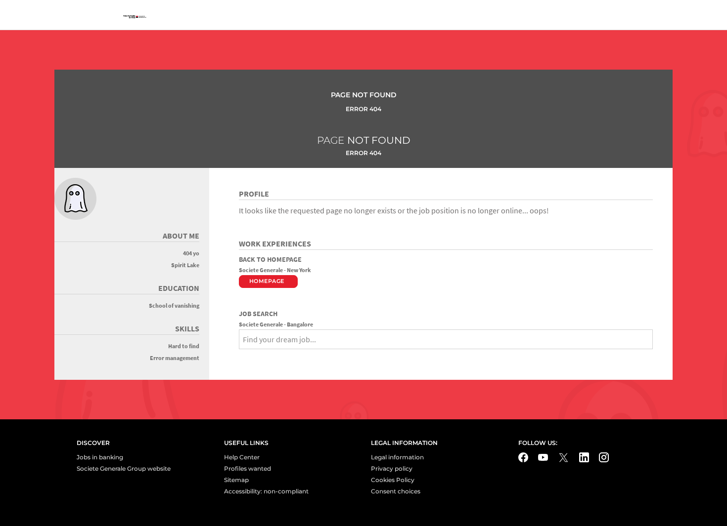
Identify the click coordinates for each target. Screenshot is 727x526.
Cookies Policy (392, 480)
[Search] (242, 356)
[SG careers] (136, 17)
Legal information (397, 457)
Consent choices (395, 491)
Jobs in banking (100, 457)
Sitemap (236, 480)
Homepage (266, 281)
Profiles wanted (247, 468)
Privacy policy (391, 468)
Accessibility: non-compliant (266, 491)
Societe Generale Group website (124, 468)
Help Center (242, 457)
